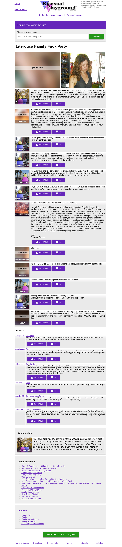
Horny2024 (19, 336)
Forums (69, 543)
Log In (17, 4)
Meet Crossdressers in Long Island (36, 470)
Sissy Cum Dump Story (31, 475)
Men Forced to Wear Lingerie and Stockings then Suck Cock (46, 481)
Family (28, 349)
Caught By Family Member (32, 524)
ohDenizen (19, 364)
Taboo (28, 383)
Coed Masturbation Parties (35, 396)
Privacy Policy (53, 543)
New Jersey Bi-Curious (31, 494)
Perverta (18, 383)
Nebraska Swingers (29, 496)
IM (58, 103)
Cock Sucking (30, 364)
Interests (22, 510)
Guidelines (37, 543)
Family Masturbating (30, 519)
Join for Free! (21, 10)
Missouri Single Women (31, 490)
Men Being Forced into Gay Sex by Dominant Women (44, 479)
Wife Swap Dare (28, 477)
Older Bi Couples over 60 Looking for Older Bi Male (43, 466)
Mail (42, 103)
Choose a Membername (27, 32)
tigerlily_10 (19, 396)
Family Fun (26, 515)
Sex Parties (30, 336)
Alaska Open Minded (30, 492)
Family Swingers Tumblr (31, 473)
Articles (100, 543)
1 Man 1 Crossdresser (33, 409)
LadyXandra (20, 349)
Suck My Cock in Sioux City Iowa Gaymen (39, 468)
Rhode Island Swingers (31, 498)
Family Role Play (28, 521)
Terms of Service (22, 543)
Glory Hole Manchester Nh (32, 488)
